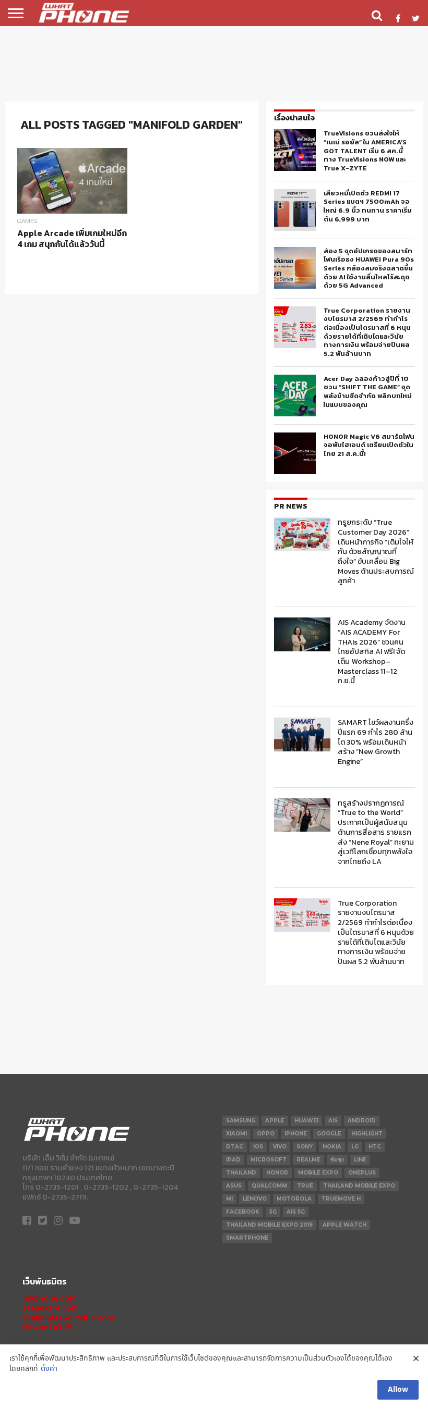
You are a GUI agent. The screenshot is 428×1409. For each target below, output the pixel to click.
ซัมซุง (337, 1159)
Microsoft (269, 1159)
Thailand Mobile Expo (359, 1185)
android (362, 1120)
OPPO (266, 1133)
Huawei (306, 1120)
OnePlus (362, 1172)
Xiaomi (236, 1133)
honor (277, 1172)
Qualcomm (269, 1185)
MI (229, 1198)
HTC (374, 1146)
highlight (367, 1133)
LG (355, 1146)
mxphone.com (49, 1298)
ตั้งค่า (49, 1369)
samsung (240, 1120)
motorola (294, 1198)
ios (258, 1146)
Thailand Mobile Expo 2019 (269, 1224)
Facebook (242, 1211)
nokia (332, 1146)
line (360, 1159)
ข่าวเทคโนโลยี (46, 1327)
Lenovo (255, 1198)
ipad (233, 1159)
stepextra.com (50, 1308)
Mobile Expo (318, 1172)
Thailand (241, 1172)
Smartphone (247, 1237)
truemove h (341, 1198)
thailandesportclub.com (68, 1318)
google (329, 1133)
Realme (308, 1159)
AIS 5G (296, 1211)
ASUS (234, 1185)
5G (273, 1211)
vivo (280, 1146)
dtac (234, 1146)
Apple (274, 1120)
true (305, 1185)
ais (333, 1120)
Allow (398, 1389)
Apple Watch (344, 1224)
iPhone (295, 1133)
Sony (304, 1146)
